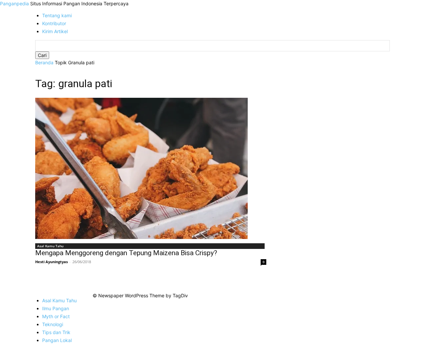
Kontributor (54, 23)
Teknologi (52, 324)
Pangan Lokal (57, 340)
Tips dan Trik (56, 332)
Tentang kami (57, 15)
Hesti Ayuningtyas (51, 261)
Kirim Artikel (55, 31)
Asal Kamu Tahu (50, 246)
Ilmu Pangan (55, 308)
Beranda (44, 62)
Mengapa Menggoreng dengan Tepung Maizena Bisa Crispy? (126, 253)
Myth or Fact (56, 316)
